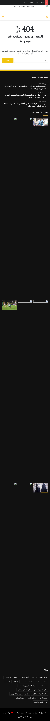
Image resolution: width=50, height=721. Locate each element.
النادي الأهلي (43, 686)
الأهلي (45, 681)
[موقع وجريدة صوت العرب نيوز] (25, 10)
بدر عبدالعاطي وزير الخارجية (27, 686)
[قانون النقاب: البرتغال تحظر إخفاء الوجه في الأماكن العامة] (40, 487)
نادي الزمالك (20, 698)
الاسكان (37, 681)
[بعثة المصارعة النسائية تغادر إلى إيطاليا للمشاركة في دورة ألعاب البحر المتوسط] (9, 573)
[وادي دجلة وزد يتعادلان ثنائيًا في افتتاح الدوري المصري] (9, 208)
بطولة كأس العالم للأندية (39, 694)
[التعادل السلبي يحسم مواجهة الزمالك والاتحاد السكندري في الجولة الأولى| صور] (9, 305)
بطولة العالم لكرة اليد (24, 690)
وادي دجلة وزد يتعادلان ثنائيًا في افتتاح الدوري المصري (26, 2)
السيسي (7, 681)
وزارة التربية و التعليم (40, 702)
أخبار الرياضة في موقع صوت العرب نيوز (17, 677)
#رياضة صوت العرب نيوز (39, 677)
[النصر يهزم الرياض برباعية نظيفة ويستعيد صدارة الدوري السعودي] (25, 208)
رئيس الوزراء (43, 698)
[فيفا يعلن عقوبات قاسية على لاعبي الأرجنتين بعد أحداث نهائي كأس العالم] (40, 391)
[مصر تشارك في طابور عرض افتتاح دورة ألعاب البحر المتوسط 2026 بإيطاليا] (25, 573)
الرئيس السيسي (27, 681)
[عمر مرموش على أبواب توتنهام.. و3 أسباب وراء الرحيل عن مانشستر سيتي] (40, 122)
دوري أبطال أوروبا (16, 694)
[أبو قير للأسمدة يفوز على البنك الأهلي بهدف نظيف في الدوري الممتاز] (25, 391)
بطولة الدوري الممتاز (40, 690)
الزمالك (16, 681)
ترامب (27, 694)
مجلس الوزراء (31, 698)
